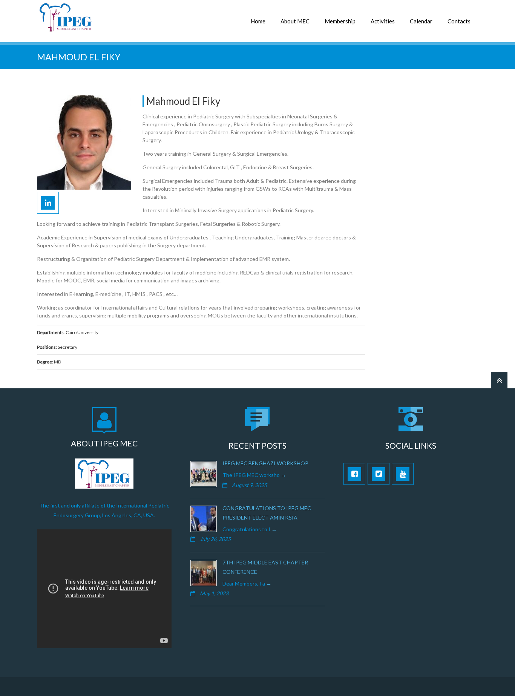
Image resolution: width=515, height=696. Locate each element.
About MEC (295, 21)
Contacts (459, 21)
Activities (383, 21)
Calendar (421, 21)
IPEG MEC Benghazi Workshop (265, 463)
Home (258, 21)
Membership (340, 21)
